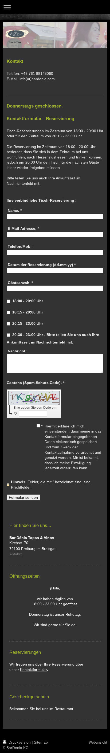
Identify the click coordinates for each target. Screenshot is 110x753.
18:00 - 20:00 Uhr (27, 301)
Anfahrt (15, 554)
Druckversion (19, 742)
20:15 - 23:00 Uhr (27, 323)
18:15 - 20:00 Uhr (27, 312)
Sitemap (41, 742)
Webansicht (98, 742)
